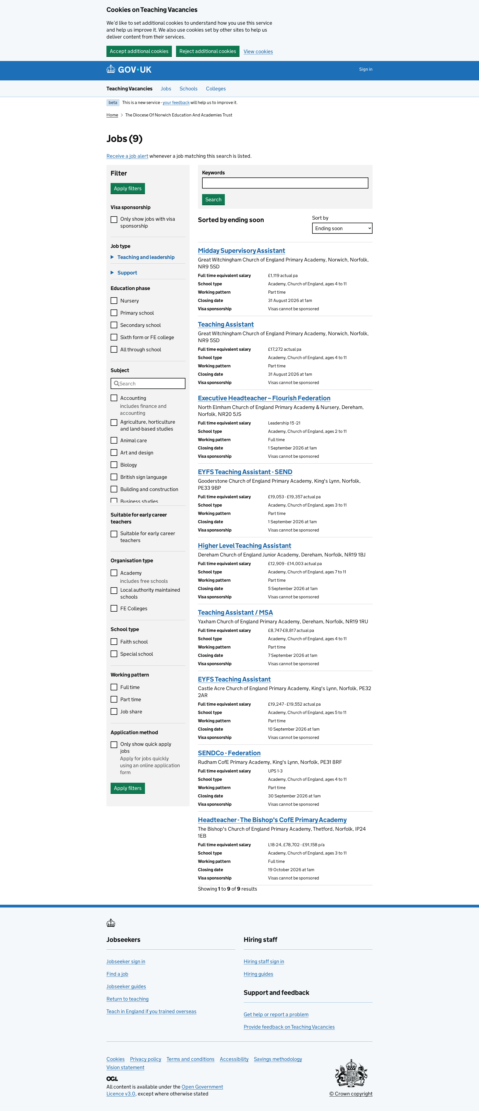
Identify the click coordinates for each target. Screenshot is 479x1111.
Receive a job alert (127, 156)
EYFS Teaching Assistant (234, 679)
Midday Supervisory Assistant (241, 250)
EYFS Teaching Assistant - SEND (245, 472)
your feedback (176, 102)
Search (213, 199)
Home (112, 115)
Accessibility (234, 1059)
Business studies (139, 501)
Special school (136, 654)
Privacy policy (145, 1059)
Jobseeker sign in (125, 961)
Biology (128, 465)
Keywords (213, 172)
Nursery (129, 301)
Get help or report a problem (276, 1014)
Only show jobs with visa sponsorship (147, 222)
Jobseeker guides (126, 986)
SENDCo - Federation (229, 753)
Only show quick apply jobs (145, 747)
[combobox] (148, 383)
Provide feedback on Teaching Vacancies (289, 1027)
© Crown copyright (351, 1093)
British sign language (143, 477)
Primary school (137, 313)
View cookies (258, 51)
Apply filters (128, 188)
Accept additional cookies (139, 51)
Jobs (166, 88)
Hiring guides (258, 974)
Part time (130, 699)
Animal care (133, 440)
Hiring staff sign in (264, 961)
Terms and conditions (191, 1059)
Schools (189, 88)
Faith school (134, 642)
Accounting (133, 398)
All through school (140, 349)
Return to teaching (127, 999)
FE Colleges (133, 608)
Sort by (320, 218)
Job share (131, 711)
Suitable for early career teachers (147, 536)
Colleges (216, 88)
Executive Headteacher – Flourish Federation (264, 398)
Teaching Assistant (226, 324)
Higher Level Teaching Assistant (244, 545)
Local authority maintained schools (150, 593)
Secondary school (140, 325)
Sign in (366, 69)
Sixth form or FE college (147, 337)
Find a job (117, 974)
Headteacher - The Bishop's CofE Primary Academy (272, 820)
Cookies (115, 1059)
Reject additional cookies (207, 51)
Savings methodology (278, 1059)
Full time (130, 687)
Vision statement (125, 1067)
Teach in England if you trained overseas (151, 1011)
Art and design (136, 452)
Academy (131, 573)
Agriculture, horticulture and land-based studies (147, 425)
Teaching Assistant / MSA (235, 612)
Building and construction (149, 489)
